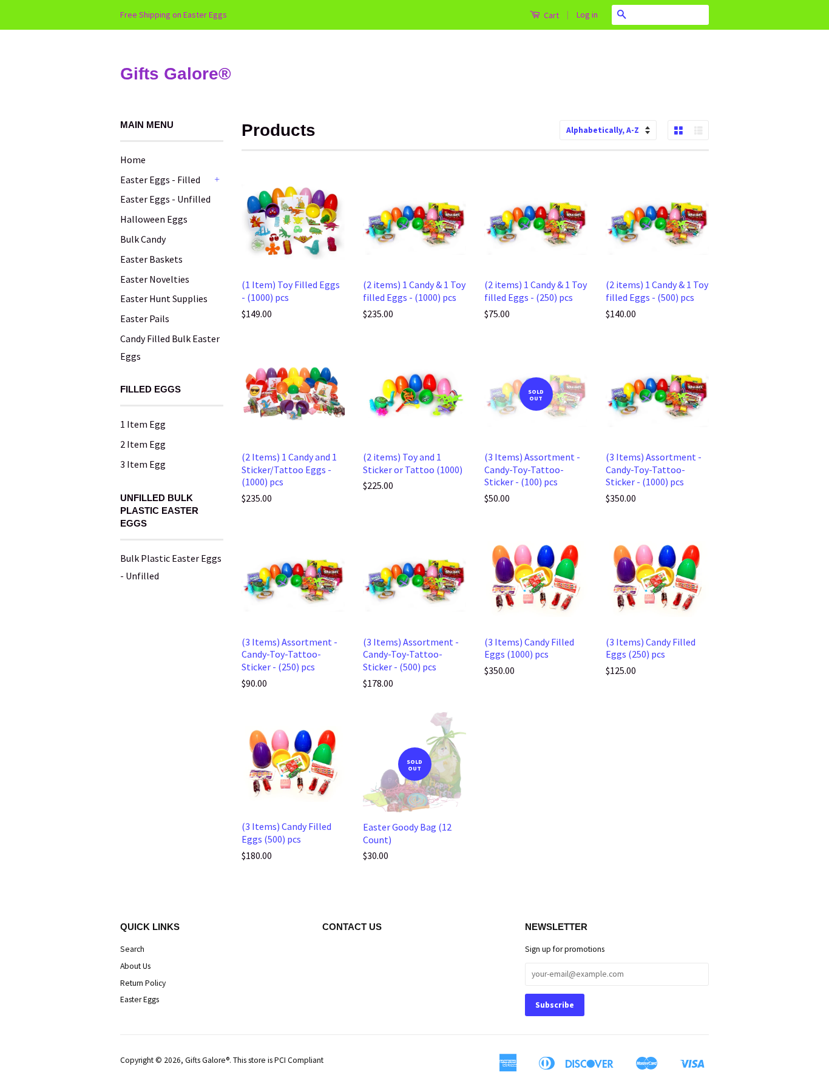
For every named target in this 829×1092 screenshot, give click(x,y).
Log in (587, 14)
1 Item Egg (143, 424)
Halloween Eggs (154, 219)
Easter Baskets (151, 259)
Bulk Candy (143, 239)
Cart (550, 15)
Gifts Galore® (175, 73)
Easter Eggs (139, 999)
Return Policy (143, 983)
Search (132, 949)
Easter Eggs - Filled (160, 180)
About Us (135, 966)
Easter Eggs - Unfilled (165, 199)
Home (133, 159)
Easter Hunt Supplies (164, 298)
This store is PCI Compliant (278, 1060)
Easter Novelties (154, 279)
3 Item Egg (143, 464)
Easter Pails (144, 318)
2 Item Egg (143, 444)
